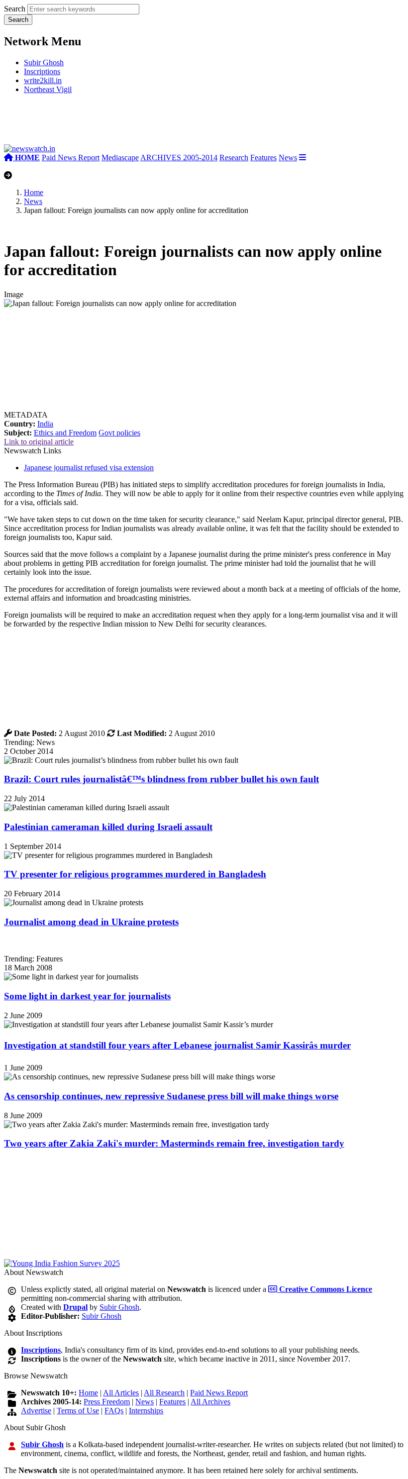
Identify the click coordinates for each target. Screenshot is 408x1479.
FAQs (113, 1410)
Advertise (36, 1410)
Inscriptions (42, 71)
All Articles (121, 1392)
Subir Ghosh (44, 62)
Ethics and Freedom (65, 432)
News (288, 157)
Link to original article (39, 441)
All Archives (210, 1401)
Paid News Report (71, 157)
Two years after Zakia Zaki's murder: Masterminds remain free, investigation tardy (174, 1143)
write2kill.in (43, 80)
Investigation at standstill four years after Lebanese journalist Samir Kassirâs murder (177, 1045)
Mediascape (120, 157)
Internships (146, 1410)
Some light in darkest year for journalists (87, 996)
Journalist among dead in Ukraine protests (91, 922)
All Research (164, 1392)
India (45, 424)
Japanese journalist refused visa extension (89, 467)
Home (33, 192)
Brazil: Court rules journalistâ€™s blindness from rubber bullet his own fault (161, 779)
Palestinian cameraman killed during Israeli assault (108, 827)
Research (233, 157)
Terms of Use (78, 1410)
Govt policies (119, 432)
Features (263, 157)
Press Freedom (107, 1401)
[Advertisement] (153, 123)
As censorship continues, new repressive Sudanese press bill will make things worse (171, 1096)
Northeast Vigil (48, 89)
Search (14, 8)
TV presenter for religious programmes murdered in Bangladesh (135, 874)
